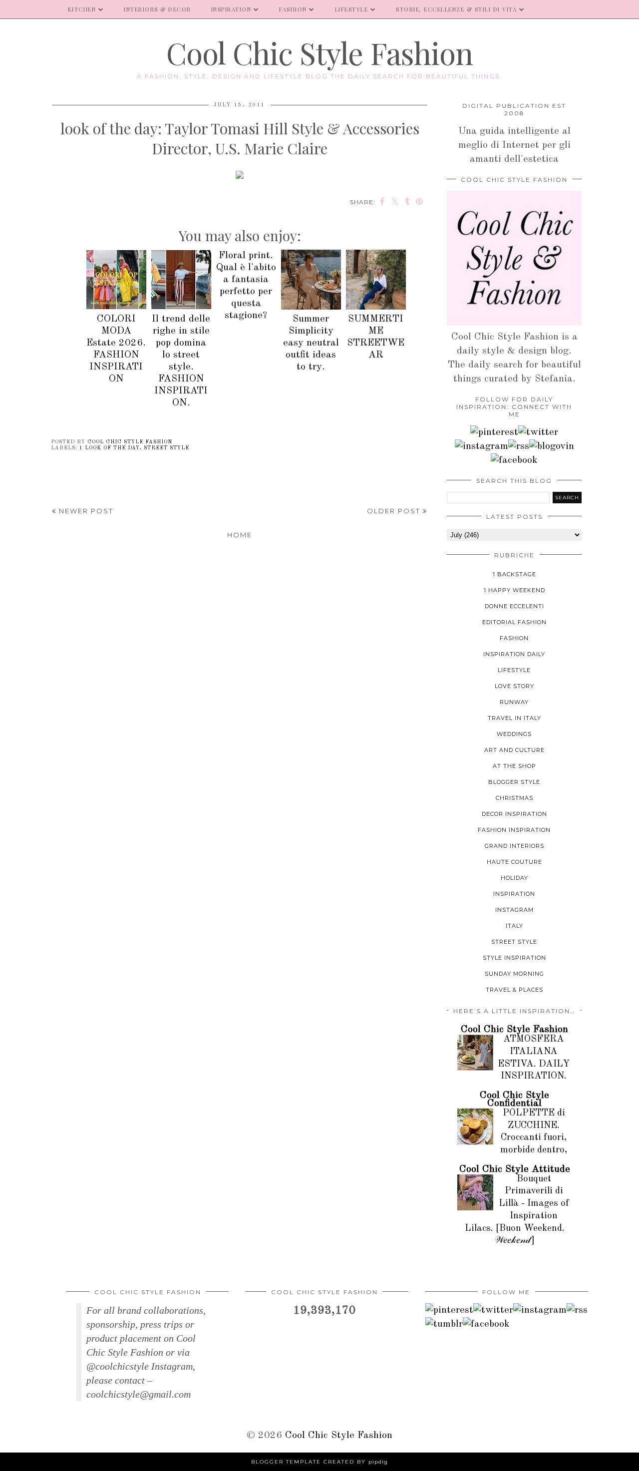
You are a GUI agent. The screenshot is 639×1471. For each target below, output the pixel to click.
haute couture (514, 861)
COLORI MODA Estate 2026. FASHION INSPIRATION (116, 349)
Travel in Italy (514, 718)
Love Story (514, 686)
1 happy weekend (514, 590)
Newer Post (84, 511)
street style (166, 447)
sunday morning (514, 973)
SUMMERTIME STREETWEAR (375, 337)
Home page (29, 9)
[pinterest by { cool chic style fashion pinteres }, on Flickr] (494, 432)
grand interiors (514, 845)
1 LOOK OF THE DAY (109, 447)
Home (239, 535)
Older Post (395, 511)
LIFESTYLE (351, 9)
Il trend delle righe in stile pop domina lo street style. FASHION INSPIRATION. (181, 361)
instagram (514, 909)
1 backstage (514, 574)
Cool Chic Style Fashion (319, 52)
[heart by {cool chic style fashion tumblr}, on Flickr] (551, 446)
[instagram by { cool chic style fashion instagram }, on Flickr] (481, 446)
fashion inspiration (514, 829)
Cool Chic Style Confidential (514, 1099)
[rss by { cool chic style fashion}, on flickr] (518, 446)
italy (514, 925)
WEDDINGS (514, 734)
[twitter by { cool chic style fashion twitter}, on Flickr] (538, 432)
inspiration (514, 893)
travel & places (514, 989)
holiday (514, 877)
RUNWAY (514, 702)
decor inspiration (514, 813)
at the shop (514, 765)
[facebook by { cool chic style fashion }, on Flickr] (514, 460)
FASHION (293, 9)
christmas (514, 797)
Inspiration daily (514, 654)
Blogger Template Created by (319, 1462)
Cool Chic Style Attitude (514, 1169)
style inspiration (514, 957)
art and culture (514, 749)
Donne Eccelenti (514, 606)
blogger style (514, 781)
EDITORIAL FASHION (514, 622)
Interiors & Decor (157, 9)
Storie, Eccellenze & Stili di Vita (456, 9)
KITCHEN (82, 9)
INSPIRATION (231, 9)
